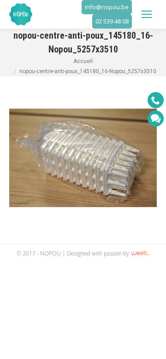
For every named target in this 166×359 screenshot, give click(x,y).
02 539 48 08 (112, 21)
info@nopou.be (107, 7)
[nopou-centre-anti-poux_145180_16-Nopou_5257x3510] (83, 158)
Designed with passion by (98, 253)
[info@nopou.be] (156, 118)
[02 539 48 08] (156, 100)
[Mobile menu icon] (146, 14)
